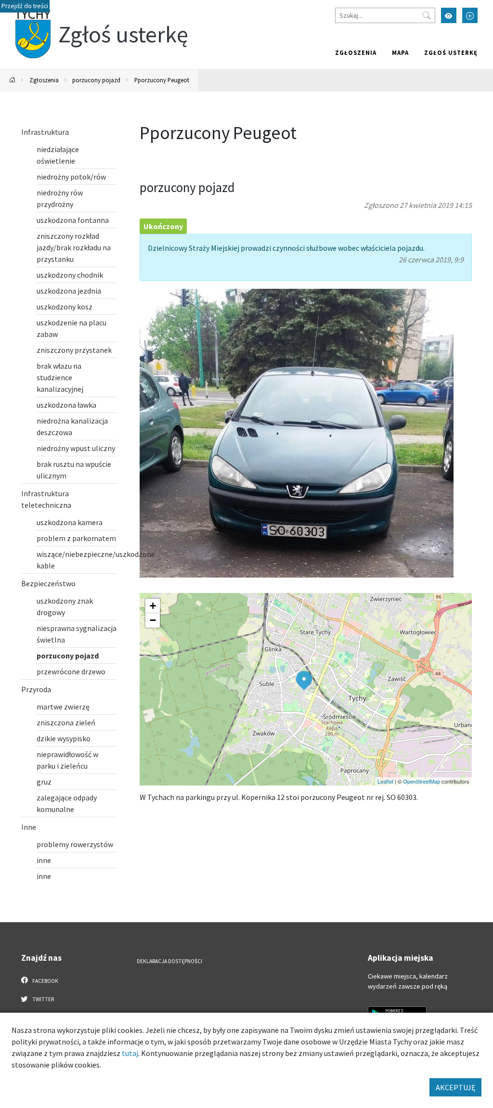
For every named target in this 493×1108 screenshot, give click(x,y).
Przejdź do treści (24, 6)
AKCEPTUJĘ (455, 1087)
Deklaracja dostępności (169, 961)
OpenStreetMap (421, 781)
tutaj (130, 1053)
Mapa (400, 52)
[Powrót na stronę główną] (12, 80)
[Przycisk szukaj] (426, 15)
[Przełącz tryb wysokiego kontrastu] (448, 15)
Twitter (42, 999)
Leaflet (385, 781)
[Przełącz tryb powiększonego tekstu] (470, 15)
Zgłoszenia (355, 52)
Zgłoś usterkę (451, 52)
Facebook (44, 981)
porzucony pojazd (96, 80)
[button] (304, 680)
